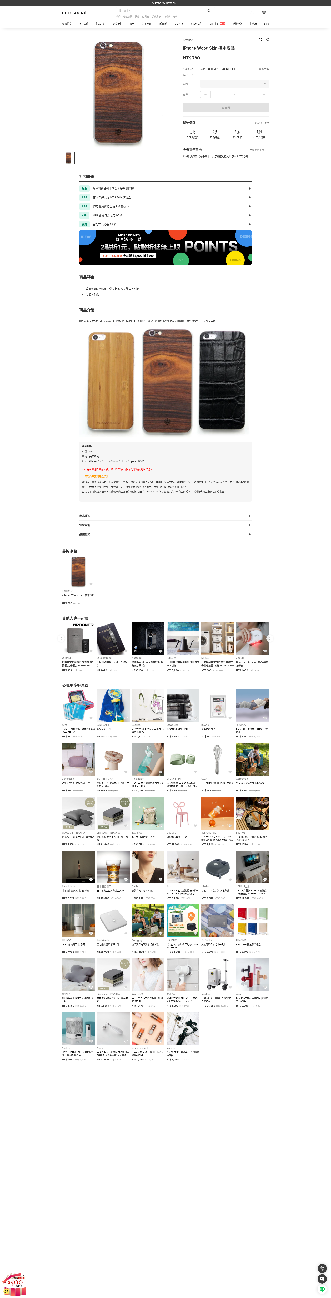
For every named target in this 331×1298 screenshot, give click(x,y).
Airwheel (206, 994)
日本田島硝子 (104, 886)
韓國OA (171, 994)
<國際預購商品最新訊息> (149, 486)
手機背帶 (156, 16)
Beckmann (68, 778)
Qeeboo (171, 832)
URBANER (67, 657)
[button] (68, 158)
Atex (169, 886)
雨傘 (175, 16)
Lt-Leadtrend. (104, 657)
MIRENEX (172, 940)
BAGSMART (138, 832)
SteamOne (172, 724)
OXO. (204, 778)
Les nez (240, 832)
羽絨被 (166, 16)
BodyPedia (103, 940)
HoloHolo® (138, 778)
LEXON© (241, 940)
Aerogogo (242, 778)
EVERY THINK (174, 778)
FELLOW (171, 657)
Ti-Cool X (206, 940)
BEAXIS (205, 724)
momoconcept (140, 1048)
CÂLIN (135, 886)
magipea (171, 1048)
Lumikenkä (103, 724)
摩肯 (64, 724)
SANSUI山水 (243, 886)
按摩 (137, 16)
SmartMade (68, 886)
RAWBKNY (68, 590)
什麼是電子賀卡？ (259, 149)
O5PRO (66, 994)
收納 (118, 16)
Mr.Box (205, 657)
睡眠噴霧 (127, 16)
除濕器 (145, 16)
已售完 (226, 107)
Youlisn (66, 1048)
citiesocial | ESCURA (73, 832)
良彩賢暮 (241, 724)
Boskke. (136, 724)
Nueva (100, 1048)
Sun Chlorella (208, 832)
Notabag (137, 657)
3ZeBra (240, 657)
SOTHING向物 (105, 778)
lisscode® (137, 994)
